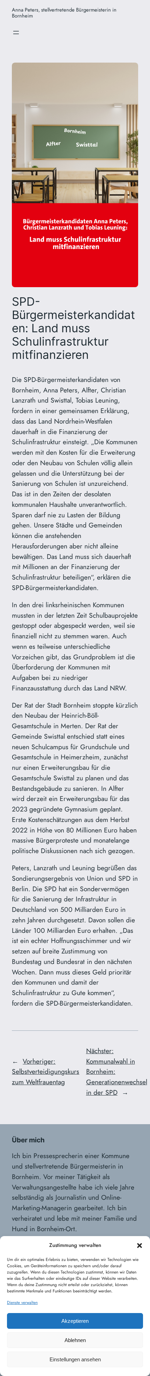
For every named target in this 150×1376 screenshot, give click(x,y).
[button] (139, 1245)
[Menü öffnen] (16, 32)
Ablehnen (75, 1340)
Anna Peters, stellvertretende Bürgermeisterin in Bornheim (64, 12)
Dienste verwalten (22, 1302)
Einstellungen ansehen (75, 1359)
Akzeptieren (75, 1321)
